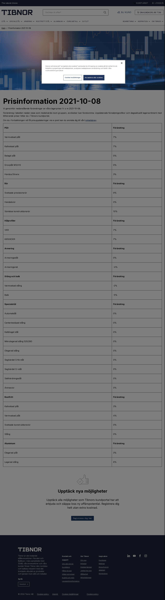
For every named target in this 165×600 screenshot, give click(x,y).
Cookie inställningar (72, 78)
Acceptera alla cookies (94, 78)
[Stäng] (122, 63)
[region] (83, 72)
